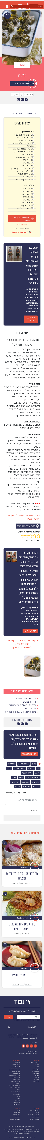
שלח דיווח (34, 810)
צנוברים (17, 786)
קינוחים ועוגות (35, 1072)
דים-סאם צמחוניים (15, 1068)
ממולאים (31, 768)
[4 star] (27, 536)
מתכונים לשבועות (34, 1120)
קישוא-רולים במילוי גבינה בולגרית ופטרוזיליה (14, 1076)
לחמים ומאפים (35, 1074)
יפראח (21, 777)
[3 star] (31, 536)
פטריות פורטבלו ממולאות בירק (16, 1065)
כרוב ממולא (17, 1100)
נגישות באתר (17, 1112)
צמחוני (9, 768)
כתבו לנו (18, 1110)
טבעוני (37, 773)
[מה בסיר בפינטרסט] (35, 1046)
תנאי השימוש (17, 1116)
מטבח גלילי (25, 782)
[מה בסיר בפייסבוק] (23, 1046)
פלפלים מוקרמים (16, 1079)
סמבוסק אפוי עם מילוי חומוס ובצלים (15, 1082)
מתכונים (37, 1112)
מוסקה (18, 1099)
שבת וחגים (36, 1081)
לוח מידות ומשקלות (20, 232)
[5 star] (23, 536)
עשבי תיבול (26, 786)
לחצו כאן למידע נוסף (22, 224)
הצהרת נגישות (30, 1127)
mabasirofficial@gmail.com (26, 1053)
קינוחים (37, 1116)
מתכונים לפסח (35, 1118)
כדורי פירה (17, 1062)
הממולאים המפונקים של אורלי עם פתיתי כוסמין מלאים (14, 1087)
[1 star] (38, 536)
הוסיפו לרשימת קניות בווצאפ (22, 218)
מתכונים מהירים (35, 1062)
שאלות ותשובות (16, 1114)
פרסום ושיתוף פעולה (15, 1120)
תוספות (37, 1068)
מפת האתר (17, 1118)
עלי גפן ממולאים (16, 1074)
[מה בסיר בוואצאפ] (31, 1046)
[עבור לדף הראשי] (22, 1001)
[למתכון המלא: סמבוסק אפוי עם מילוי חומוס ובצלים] (22, 852)
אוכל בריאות (15, 782)
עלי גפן (34, 764)
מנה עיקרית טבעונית (32, 777)
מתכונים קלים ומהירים (33, 1114)
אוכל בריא (36, 786)
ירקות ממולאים (16, 1104)
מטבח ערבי (35, 782)
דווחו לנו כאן (17, 1133)
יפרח (14, 777)
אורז (38, 768)
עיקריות (37, 1066)
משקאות (37, 1064)
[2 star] (34, 536)
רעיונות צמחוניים (19, 768)
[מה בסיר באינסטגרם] (27, 1046)
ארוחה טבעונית (27, 773)
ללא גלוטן (36, 1079)
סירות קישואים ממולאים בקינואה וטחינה (14, 1071)
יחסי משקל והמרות (34, 1110)
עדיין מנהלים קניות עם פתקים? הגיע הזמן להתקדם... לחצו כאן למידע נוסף (22, 644)
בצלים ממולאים (16, 1095)
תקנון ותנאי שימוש (19, 1127)
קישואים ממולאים (16, 1102)
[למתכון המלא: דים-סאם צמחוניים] (22, 954)
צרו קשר (11, 1127)
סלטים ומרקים (35, 1070)
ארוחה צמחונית (23, 764)
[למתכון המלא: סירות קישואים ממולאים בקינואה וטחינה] (22, 903)
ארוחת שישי (11, 764)
